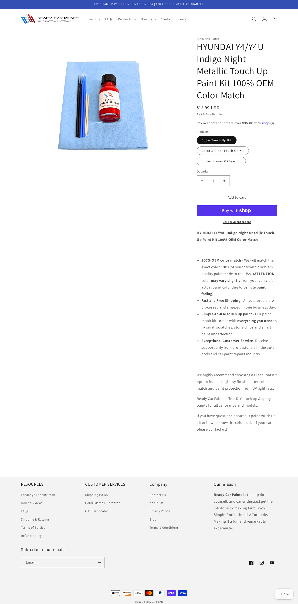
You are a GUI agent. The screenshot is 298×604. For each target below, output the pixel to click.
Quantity (202, 171)
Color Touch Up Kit (217, 140)
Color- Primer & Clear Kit (221, 161)
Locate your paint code (38, 495)
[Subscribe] (99, 562)
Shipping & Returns (35, 519)
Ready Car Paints (153, 601)
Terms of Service (33, 527)
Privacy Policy (159, 511)
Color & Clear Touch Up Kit (223, 151)
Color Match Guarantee (102, 503)
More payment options (237, 221)
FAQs (24, 511)
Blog (152, 519)
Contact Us (157, 495)
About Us (156, 503)
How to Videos (32, 503)
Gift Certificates (96, 511)
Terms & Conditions (164, 527)
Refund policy (31, 536)
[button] (94, 19)
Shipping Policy (96, 495)
